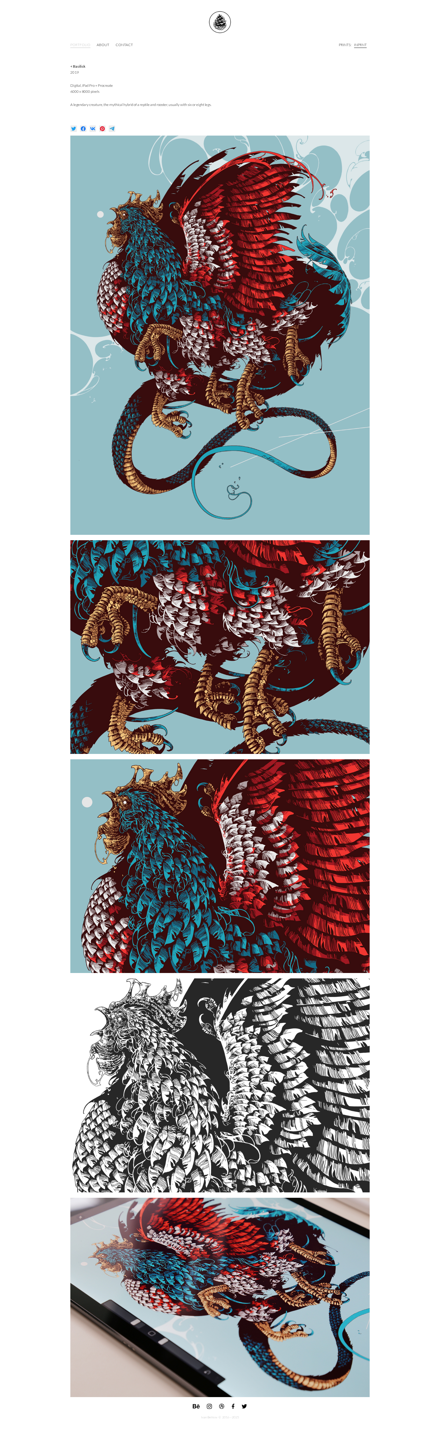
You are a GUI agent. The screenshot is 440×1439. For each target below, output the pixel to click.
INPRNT (360, 44)
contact (124, 44)
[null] (73, 128)
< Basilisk (77, 66)
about (103, 44)
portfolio (80, 44)
